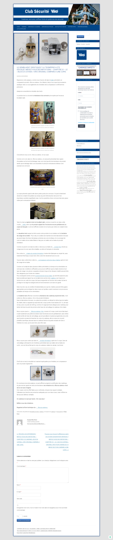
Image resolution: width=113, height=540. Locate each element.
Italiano (78, 44)
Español (88, 44)
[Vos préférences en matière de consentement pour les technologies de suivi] (110, 537)
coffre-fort (81, 175)
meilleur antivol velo (91, 178)
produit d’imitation (45, 340)
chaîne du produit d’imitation (34, 253)
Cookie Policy (25, 532)
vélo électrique (89, 192)
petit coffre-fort (92, 180)
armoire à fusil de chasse (82, 169)
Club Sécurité (37, 11)
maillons (53, 278)
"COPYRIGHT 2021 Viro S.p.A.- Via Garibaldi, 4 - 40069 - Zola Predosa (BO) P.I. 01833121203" (36, 528)
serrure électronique (83, 186)
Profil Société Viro (81, 143)
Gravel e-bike (85, 177)
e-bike (78, 177)
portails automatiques (81, 182)
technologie (86, 190)
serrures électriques (47, 26)
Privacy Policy (19, 532)
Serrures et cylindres (34, 26)
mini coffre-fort (80, 180)
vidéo (24, 224)
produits (91, 181)
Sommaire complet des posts (84, 152)
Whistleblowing (32, 532)
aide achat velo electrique (82, 165)
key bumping (83, 178)
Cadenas (24, 26)
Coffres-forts (72, 26)
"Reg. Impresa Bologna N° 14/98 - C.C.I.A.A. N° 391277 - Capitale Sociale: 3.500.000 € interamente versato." (39, 530)
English (83, 44)
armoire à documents (91, 168)
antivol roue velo (80, 167)
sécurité (83, 188)
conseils (88, 175)
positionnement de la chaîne (43, 276)
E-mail (19, 492)
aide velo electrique (91, 165)
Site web (19, 498)
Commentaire (21, 466)
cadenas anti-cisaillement (88, 171)
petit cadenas (86, 180)
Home (18, 26)
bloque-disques (90, 169)
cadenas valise (84, 173)
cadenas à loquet (91, 173)
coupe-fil (94, 175)
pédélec (78, 183)
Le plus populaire (21, 28)
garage (81, 177)
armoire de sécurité (83, 168)
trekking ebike (83, 192)
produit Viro (57, 247)
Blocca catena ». (43, 407)
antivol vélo (86, 167)
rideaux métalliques (85, 183)
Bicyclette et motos (60, 26)
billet (52, 80)
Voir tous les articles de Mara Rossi (36, 423)
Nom (19, 485)
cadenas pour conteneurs (89, 172)
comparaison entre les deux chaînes (49, 260)
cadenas (53, 411)
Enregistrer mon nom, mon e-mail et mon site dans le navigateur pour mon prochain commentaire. (42, 509)
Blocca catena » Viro (37, 311)
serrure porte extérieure (84, 184)
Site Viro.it (79, 145)
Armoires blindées (82, 26)
